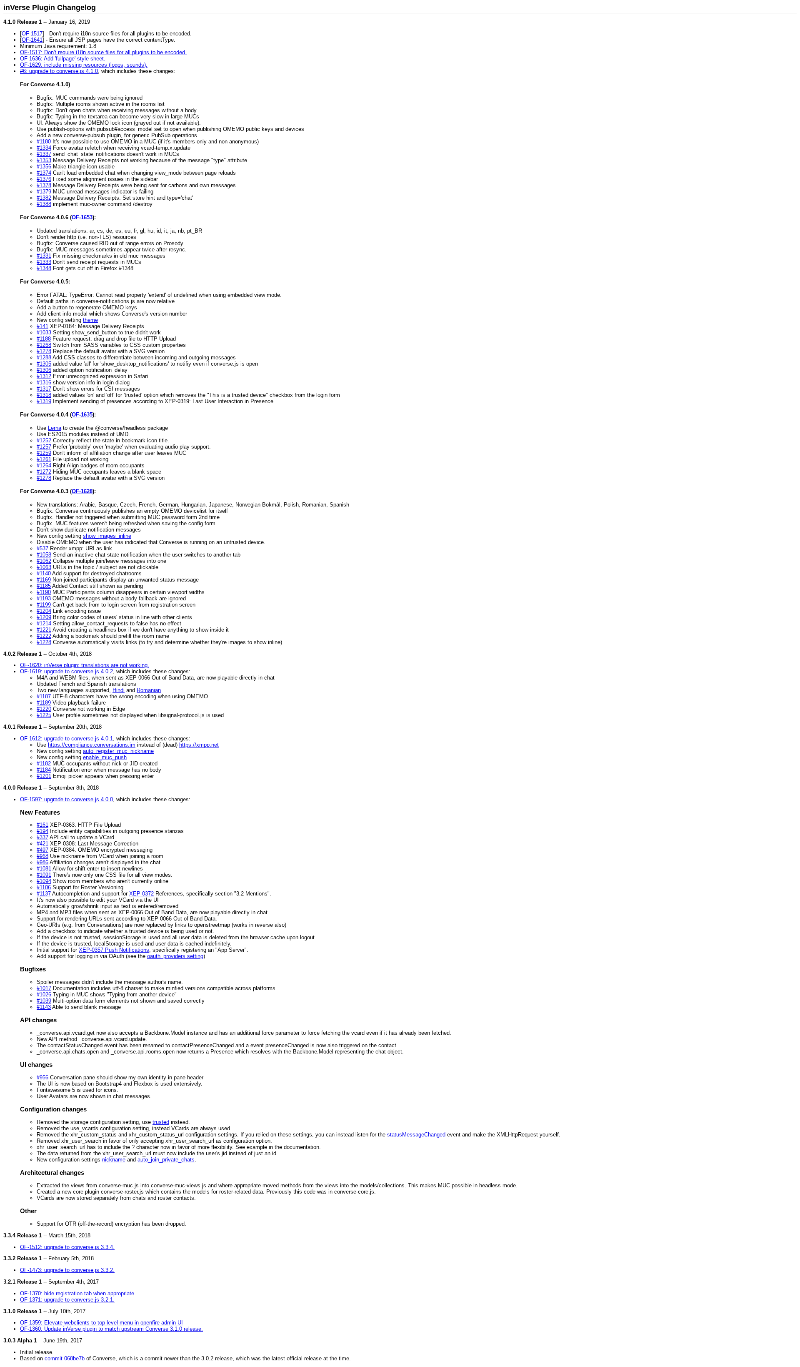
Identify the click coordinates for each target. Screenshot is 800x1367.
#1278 (44, 351)
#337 (42, 837)
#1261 (44, 459)
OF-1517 (32, 33)
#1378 (44, 185)
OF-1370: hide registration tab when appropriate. (78, 1293)
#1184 (44, 770)
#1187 (44, 696)
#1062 (44, 561)
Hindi (118, 690)
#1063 (44, 567)
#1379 (44, 191)
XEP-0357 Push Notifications (114, 950)
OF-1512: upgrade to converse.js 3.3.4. (67, 1247)
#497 (42, 850)
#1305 (44, 364)
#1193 (44, 598)
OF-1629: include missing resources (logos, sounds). (84, 65)
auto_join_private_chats (166, 1159)
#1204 (44, 611)
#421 (42, 843)
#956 (42, 1077)
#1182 (44, 763)
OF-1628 (82, 491)
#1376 (44, 179)
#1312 (44, 376)
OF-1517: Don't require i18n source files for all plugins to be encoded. (103, 52)
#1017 (44, 988)
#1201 (44, 776)
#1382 (44, 198)
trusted (160, 1122)
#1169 (44, 580)
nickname (113, 1159)
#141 (42, 326)
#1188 (44, 339)
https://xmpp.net (199, 745)
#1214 (44, 623)
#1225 (44, 715)
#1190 (44, 592)
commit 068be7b (65, 1358)
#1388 (44, 204)
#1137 (44, 893)
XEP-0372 (141, 893)
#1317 (44, 389)
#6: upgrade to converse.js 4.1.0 (59, 71)
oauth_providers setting (175, 956)
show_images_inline (107, 536)
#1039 (44, 1001)
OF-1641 (32, 40)
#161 (42, 825)
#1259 (44, 453)
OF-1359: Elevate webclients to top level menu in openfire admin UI (101, 1322)
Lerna (54, 428)
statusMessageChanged (416, 1134)
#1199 (44, 605)
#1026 (44, 994)
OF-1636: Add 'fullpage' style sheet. (62, 58)
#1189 (44, 703)
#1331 (44, 256)
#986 (42, 862)
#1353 (44, 160)
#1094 (44, 881)
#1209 (44, 617)
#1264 (44, 465)
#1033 (44, 332)
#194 (42, 831)
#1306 (44, 370)
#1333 (44, 262)
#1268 (44, 345)
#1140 (44, 573)
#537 (42, 548)
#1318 (44, 395)
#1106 (44, 887)
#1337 (44, 154)
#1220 (44, 709)
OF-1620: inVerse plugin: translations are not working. (84, 665)
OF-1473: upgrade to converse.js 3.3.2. (67, 1270)
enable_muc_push (105, 757)
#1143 (44, 1007)
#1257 (44, 447)
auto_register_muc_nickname (118, 751)
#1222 (44, 636)
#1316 (44, 382)
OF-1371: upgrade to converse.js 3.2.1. (67, 1300)
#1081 (44, 868)
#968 (42, 856)
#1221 (44, 630)
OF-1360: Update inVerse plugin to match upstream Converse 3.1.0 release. (111, 1329)
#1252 (44, 440)
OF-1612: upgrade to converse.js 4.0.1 (66, 738)
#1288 (44, 357)
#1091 (44, 875)
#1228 (44, 642)
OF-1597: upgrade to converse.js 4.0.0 (66, 799)
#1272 (44, 472)
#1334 (44, 148)
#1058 (44, 555)
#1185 (44, 586)
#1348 (44, 268)
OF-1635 (82, 414)
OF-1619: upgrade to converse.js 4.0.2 (66, 671)
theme (90, 320)
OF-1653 (82, 217)
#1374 (44, 173)
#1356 (44, 166)
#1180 (44, 141)
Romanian (149, 690)
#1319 (44, 401)
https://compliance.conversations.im (91, 745)
